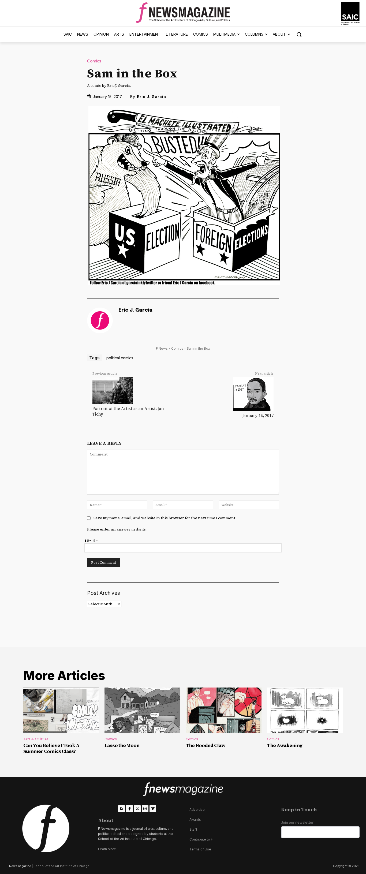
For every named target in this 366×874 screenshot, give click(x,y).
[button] (299, 34)
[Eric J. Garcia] (100, 320)
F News (162, 348)
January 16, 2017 (258, 415)
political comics (119, 358)
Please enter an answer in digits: (117, 529)
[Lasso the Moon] (142, 710)
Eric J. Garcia (151, 96)
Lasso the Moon (121, 745)
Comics (94, 61)
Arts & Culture (35, 739)
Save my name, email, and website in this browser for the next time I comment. (165, 518)
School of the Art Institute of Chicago (61, 866)
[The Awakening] (305, 710)
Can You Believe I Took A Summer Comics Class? (51, 748)
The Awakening (284, 745)
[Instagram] (145, 808)
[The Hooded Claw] (224, 710)
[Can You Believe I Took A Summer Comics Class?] (61, 710)
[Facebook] (129, 808)
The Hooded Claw (205, 745)
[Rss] (121, 808)
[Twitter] (137, 808)
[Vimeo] (153, 808)
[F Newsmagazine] (350, 13)
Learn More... (108, 849)
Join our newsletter (297, 822)
